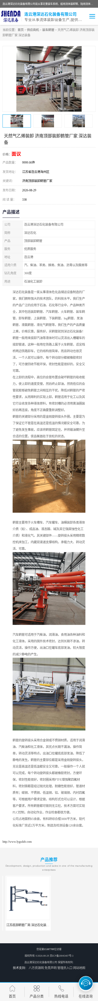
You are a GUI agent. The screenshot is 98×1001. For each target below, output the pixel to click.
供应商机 (33, 30)
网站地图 (79, 968)
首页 (21, 30)
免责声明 (50, 968)
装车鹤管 (48, 30)
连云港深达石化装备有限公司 (40, 962)
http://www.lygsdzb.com (17, 841)
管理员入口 (64, 968)
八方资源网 (36, 968)
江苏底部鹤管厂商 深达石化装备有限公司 (30, 925)
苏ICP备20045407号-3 (61, 955)
